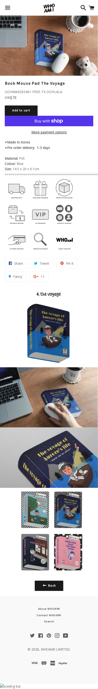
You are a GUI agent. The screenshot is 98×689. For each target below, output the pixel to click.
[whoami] (17, 199)
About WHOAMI (49, 608)
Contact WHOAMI (49, 615)
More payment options (49, 132)
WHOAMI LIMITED (55, 649)
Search (49, 621)
